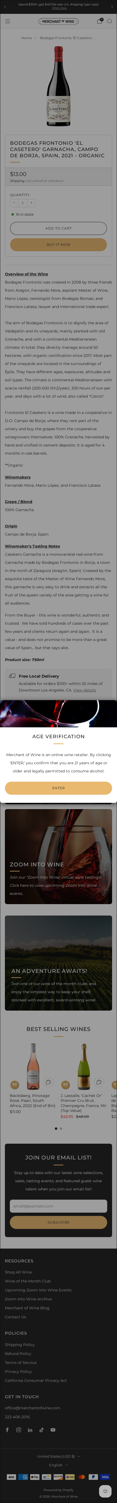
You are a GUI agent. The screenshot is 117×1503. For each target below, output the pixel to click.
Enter (58, 788)
